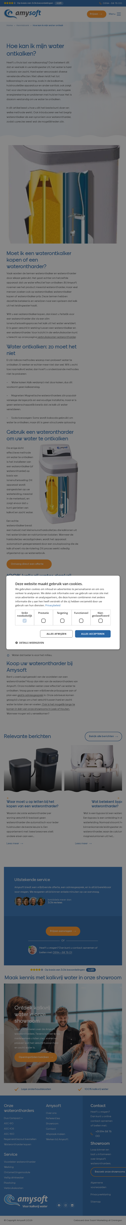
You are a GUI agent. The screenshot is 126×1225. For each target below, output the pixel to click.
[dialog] (63, 612)
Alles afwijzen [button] (56, 633)
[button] (29, 642)
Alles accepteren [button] (92, 633)
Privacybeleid (52, 605)
